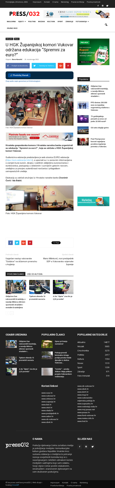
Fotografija (81, 21)
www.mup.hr (82, 395)
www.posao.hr (83, 412)
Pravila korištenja (77, 2)
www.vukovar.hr (48, 396)
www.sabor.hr (47, 416)
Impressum (37, 2)
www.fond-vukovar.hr (86, 415)
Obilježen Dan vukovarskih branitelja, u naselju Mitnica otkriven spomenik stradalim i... (99, 91)
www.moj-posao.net (86, 409)
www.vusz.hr (47, 393)
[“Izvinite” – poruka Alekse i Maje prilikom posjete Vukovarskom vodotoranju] (47, 372)
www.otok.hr (47, 407)
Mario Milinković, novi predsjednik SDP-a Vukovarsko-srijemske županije (58, 261)
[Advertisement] (57, 226)
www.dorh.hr (82, 392)
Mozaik (41, 21)
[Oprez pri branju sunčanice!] (47, 344)
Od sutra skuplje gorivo (100, 128)
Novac (17, 39)
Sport (60, 21)
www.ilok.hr (46, 404)
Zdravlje (69, 21)
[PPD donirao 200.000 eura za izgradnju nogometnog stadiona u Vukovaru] (83, 105)
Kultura (51, 21)
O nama (55, 2)
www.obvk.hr (47, 422)
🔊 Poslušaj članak (19, 75)
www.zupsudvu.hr (85, 403)
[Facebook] (98, 6)
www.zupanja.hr (49, 402)
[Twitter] (107, 6)
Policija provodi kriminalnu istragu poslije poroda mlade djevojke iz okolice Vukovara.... (63, 358)
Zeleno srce (12, 28)
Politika (32, 21)
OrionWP (15, 485)
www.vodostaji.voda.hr (87, 406)
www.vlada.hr (47, 410)
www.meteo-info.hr (85, 418)
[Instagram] (103, 6)
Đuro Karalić (17, 59)
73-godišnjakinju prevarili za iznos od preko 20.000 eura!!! (98, 118)
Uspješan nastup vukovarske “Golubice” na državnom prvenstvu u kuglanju (21, 261)
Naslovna (11, 21)
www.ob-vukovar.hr (50, 419)
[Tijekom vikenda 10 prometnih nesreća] (39, 287)
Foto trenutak (83, 375)
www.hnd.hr (82, 421)
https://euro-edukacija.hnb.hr (19, 159)
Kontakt (47, 2)
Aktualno (9, 39)
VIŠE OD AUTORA (34, 274)
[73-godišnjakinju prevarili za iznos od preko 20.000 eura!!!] (83, 119)
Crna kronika (83, 350)
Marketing (65, 2)
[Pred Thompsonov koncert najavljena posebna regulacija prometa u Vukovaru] (83, 141)
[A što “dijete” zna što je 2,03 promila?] (63, 287)
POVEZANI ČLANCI (15, 274)
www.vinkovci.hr (49, 399)
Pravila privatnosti (93, 2)
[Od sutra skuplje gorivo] (83, 130)
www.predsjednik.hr (50, 413)
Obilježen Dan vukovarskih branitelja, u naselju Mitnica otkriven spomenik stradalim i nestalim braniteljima (15, 302)
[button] (106, 25)
